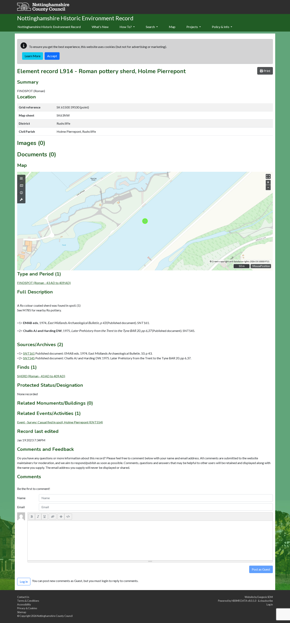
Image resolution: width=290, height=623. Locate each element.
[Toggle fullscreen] (268, 176)
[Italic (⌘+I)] (38, 516)
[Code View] (68, 516)
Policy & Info (221, 27)
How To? (126, 27)
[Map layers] (21, 178)
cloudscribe (266, 600)
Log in (270, 604)
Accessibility (24, 604)
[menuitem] (100, 27)
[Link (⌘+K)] (52, 516)
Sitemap (21, 612)
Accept (52, 56)
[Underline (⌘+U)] (44, 516)
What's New (100, 27)
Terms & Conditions (28, 600)
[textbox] (150, 540)
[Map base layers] (21, 185)
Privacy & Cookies (27, 608)
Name (21, 498)
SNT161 (29, 353)
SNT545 (29, 358)
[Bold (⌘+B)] (32, 516)
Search (150, 27)
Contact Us (23, 597)
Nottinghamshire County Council (55, 615)
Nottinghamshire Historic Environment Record (49, 27)
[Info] (21, 192)
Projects (192, 27)
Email (21, 507)
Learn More (32, 56)
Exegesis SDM (265, 597)
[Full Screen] (61, 516)
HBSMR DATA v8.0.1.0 (244, 600)
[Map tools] (21, 199)
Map (172, 27)
